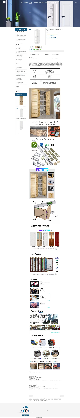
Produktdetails (31, 51)
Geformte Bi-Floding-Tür (20, 74)
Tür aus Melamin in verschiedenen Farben (22, 51)
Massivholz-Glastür (19, 79)
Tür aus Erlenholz (19, 60)
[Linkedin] (23, 411)
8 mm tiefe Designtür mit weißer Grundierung (22, 35)
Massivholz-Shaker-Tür (20, 55)
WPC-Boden (18, 91)
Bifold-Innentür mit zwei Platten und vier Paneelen (40, 400)
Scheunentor (18, 68)
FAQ (57, 412)
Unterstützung (41, 2)
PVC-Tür (17, 44)
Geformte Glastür (19, 78)
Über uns (26, 2)
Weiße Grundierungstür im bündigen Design (22, 36)
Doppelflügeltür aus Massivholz (21, 75)
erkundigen (51, 35)
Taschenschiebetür (19, 67)
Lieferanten (30, 400)
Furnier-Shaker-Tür (19, 56)
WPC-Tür (18, 86)
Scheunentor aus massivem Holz (21, 71)
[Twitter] (25, 411)
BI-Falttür (17, 72)
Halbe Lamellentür (19, 83)
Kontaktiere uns (53, 2)
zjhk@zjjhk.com (48, 410)
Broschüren (58, 411)
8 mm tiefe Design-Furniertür (20, 40)
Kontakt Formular (25, 415)
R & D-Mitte (58, 414)
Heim (22, 2)
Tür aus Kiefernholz (19, 59)
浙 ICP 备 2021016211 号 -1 (40, 417)
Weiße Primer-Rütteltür (20, 54)
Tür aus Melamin (18, 48)
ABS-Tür (18, 87)
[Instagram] (28, 411)
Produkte (30, 2)
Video (57, 413)
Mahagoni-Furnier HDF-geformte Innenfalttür (21, 106)
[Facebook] (22, 411)
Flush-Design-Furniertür (20, 43)
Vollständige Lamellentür (20, 82)
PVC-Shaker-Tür (19, 47)
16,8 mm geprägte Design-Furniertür (21, 39)
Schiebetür (17, 63)
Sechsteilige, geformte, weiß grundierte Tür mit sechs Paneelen (21, 118)
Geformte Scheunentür (20, 70)
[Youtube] (27, 411)
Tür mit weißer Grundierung (20, 31)
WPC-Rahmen (18, 90)
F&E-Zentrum (35, 2)
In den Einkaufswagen (52, 37)
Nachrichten (47, 2)
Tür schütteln (18, 52)
